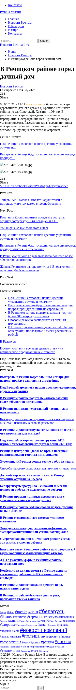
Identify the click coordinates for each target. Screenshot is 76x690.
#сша (50, 646)
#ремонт (35, 642)
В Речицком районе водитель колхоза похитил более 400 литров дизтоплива (40, 314)
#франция (43, 651)
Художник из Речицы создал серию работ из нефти (37, 461)
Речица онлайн (10, 12)
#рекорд (26, 642)
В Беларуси (16, 26)
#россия (63, 641)
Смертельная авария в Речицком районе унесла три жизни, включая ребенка (35, 540)
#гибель (49, 616)
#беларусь (51, 611)
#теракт (59, 646)
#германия (35, 617)
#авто (33, 611)
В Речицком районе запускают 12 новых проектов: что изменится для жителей (37, 431)
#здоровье (8, 624)
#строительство (38, 646)
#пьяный (66, 636)
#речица (47, 642)
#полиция (15, 636)
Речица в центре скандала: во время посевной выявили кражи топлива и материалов (33, 452)
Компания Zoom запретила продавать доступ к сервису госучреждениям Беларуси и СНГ (32, 219)
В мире (13, 30)
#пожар (4, 636)
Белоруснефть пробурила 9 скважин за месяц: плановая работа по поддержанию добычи (33, 487)
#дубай (58, 621)
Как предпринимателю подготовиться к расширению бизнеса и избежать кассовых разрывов (37, 421)
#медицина (62, 624)
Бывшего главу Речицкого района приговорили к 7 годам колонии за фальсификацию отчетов (37, 551)
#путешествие (50, 636)
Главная (13, 19)
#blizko (10, 612)
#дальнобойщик (64, 616)
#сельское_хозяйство (10, 647)
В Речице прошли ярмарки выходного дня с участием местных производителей (32, 498)
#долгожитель (33, 621)
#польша (31, 636)
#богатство (19, 616)
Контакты (15, 5)
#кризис (52, 625)
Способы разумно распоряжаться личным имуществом (38, 468)
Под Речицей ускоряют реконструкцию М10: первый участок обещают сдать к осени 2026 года (36, 442)
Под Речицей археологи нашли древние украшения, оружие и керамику (35, 299)
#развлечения (10, 642)
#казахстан (31, 625)
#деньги (13, 620)
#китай (42, 625)
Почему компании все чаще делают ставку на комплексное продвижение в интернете (31, 350)
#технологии (10, 651)
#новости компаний (43, 630)
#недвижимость (9, 630)
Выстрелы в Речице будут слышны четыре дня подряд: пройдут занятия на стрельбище (40, 307)
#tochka (21, 612)
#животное (69, 620)
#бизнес (6, 617)
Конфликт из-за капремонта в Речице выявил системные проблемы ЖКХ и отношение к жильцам (33, 574)
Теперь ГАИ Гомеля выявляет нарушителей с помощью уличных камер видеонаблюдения (31, 201)
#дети (22, 621)
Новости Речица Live (14, 44)
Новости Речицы (20, 22)
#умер (34, 650)
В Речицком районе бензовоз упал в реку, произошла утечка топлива (30, 597)
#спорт (25, 646)
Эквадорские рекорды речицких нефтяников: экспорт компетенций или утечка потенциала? (34, 530)
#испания (21, 625)
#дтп (51, 621)
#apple (3, 612)
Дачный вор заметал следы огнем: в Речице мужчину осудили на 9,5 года (32, 477)
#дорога (45, 620)
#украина (25, 651)
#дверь (3, 621)
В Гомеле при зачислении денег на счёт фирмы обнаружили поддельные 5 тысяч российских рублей (40, 330)
